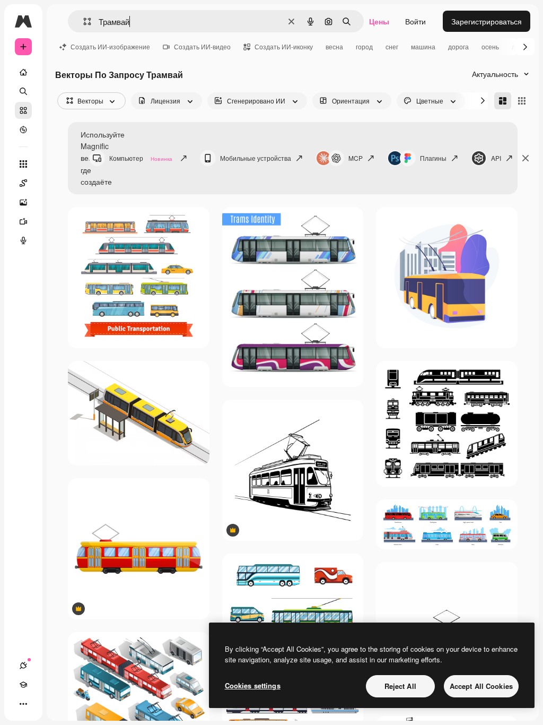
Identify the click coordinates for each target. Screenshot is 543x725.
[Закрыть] (525, 158)
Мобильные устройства (255, 157)
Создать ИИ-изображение (110, 46)
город (364, 46)
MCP (355, 157)
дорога (458, 46)
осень (490, 46)
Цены (379, 21)
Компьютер (140, 157)
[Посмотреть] (23, 129)
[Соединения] (23, 665)
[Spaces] (23, 183)
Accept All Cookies (481, 686)
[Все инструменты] (23, 164)
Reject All (400, 686)
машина (423, 46)
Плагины (433, 157)
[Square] (521, 100)
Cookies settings (253, 685)
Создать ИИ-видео (202, 46)
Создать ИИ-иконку (284, 46)
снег (392, 46)
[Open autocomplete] (83, 21)
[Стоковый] (23, 110)
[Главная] (23, 72)
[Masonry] (502, 100)
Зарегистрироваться (486, 21)
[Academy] (23, 684)
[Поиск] (23, 91)
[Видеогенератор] (23, 221)
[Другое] (23, 703)
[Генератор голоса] (23, 240)
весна (334, 46)
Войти (415, 21)
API (496, 157)
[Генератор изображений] (23, 202)
